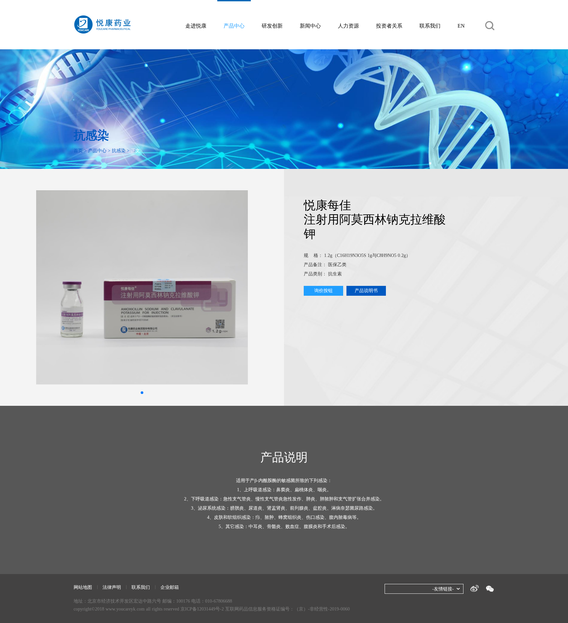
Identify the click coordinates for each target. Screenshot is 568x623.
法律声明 (112, 587)
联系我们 (429, 26)
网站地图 (83, 587)
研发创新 (272, 26)
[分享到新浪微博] (474, 588)
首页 (78, 150)
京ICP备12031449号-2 (202, 609)
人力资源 (348, 26)
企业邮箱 (169, 587)
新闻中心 (310, 26)
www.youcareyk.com (125, 609)
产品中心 (234, 26)
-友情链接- (443, 589)
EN (461, 26)
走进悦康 (195, 26)
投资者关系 (389, 26)
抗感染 (119, 150)
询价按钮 (323, 290)
